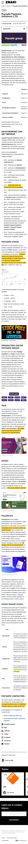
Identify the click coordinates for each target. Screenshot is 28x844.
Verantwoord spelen (12, 837)
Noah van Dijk (9, 760)
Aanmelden (14, 820)
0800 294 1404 (13, 715)
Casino (3, 837)
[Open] (24, 29)
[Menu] (2, 2)
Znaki (2, 6)
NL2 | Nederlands (22, 840)
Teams (8, 6)
